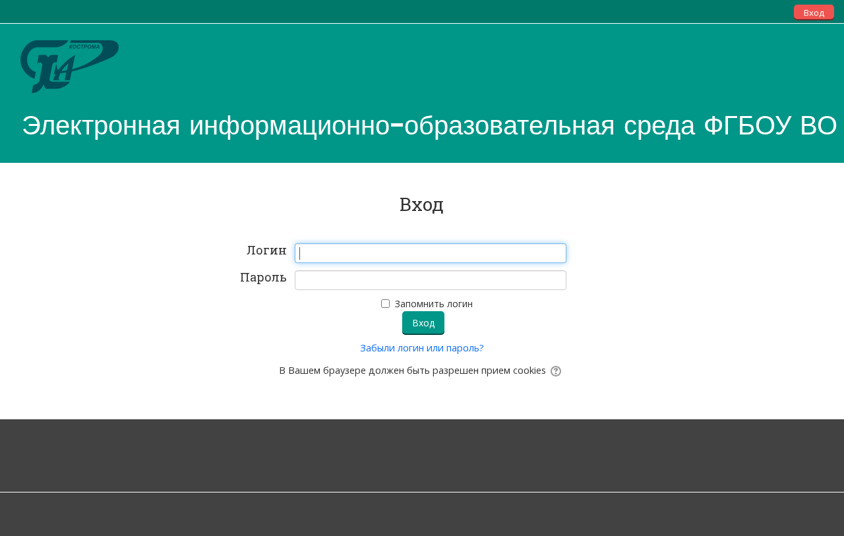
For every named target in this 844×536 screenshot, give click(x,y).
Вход (814, 12)
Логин (267, 250)
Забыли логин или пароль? (422, 348)
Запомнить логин (434, 303)
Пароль (263, 277)
